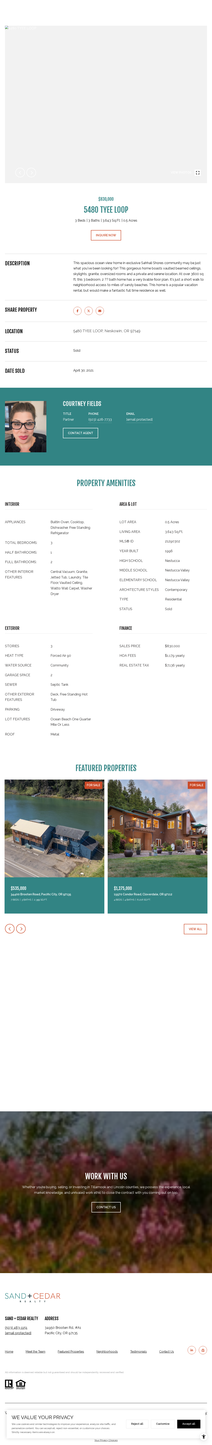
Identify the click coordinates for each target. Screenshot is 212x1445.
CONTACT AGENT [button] (80, 433)
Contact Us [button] (106, 1207)
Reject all (137, 1423)
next (31, 172)
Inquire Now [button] (106, 235)
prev (20, 172)
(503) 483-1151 (16, 1328)
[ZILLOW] (203, 1350)
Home (9, 1351)
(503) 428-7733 (100, 419)
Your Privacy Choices (106, 1440)
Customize (163, 1423)
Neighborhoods (107, 1351)
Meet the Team (35, 1351)
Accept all (188, 1423)
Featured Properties (71, 1351)
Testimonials (138, 1351)
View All (195, 929)
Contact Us (166, 1351)
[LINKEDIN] (192, 1350)
